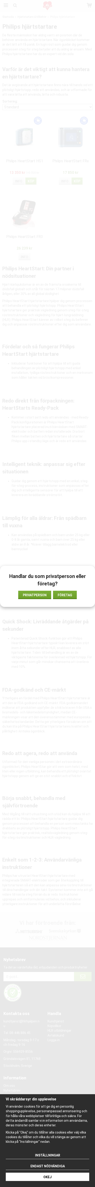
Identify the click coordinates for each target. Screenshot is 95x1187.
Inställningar (47, 1155)
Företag (65, 595)
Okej (47, 1177)
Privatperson (35, 595)
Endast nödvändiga (47, 1166)
